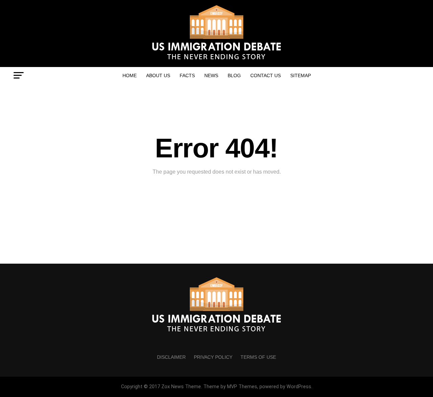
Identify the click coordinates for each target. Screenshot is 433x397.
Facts (187, 75)
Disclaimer (171, 357)
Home (129, 75)
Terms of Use (258, 357)
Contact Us (265, 75)
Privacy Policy (213, 357)
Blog (234, 75)
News (211, 75)
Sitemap (300, 75)
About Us (158, 75)
